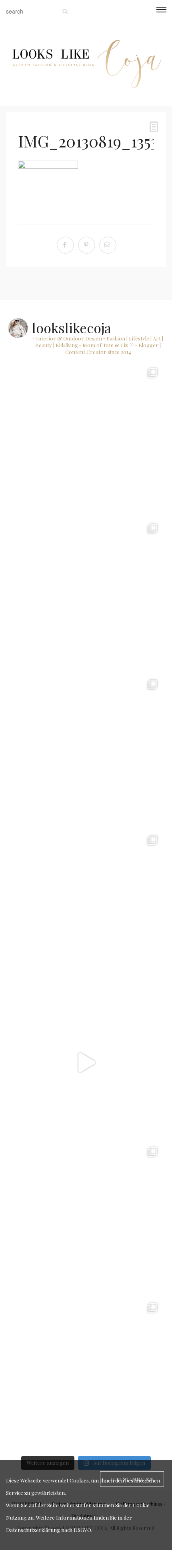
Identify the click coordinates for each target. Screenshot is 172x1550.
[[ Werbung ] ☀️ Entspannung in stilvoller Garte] (86, 1374)
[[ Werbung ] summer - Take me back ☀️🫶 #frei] (86, 439)
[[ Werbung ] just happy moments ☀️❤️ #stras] (86, 595)
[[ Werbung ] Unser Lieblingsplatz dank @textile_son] (86, 1062)
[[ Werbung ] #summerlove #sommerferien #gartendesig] (86, 751)
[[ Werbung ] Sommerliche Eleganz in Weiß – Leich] (86, 907)
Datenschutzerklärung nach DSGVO (48, 1529)
